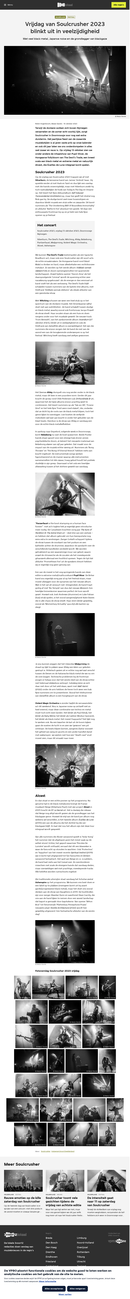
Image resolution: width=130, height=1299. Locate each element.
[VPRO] (117, 1241)
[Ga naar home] (65, 4)
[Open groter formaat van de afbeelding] (65, 363)
